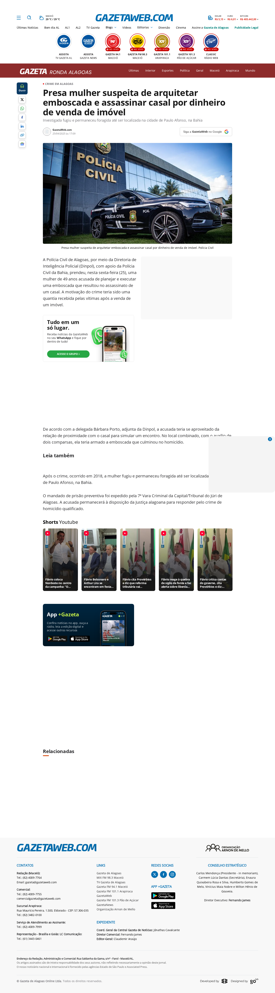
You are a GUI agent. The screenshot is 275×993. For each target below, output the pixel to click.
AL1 (67, 27)
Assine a (210, 27)
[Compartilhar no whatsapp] (22, 108)
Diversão (164, 27)
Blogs (109, 27)
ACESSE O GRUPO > (68, 354)
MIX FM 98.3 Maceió (110, 877)
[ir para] (165, 896)
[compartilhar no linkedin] (22, 126)
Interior (150, 70)
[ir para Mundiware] (213, 981)
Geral (199, 70)
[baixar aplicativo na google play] (57, 639)
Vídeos (126, 27)
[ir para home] (134, 17)
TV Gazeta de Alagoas (111, 882)
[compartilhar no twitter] (22, 99)
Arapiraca (232, 70)
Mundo (250, 70)
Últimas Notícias (27, 27)
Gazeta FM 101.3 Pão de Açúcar (118, 900)
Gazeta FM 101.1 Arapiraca (115, 891)
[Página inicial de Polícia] (54, 72)
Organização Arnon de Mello (116, 909)
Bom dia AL (51, 27)
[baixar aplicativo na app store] (80, 639)
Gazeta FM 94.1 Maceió (112, 887)
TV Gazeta (93, 27)
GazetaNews (105, 905)
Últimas (134, 70)
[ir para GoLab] (244, 981)
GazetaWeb (104, 896)
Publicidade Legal (246, 27)
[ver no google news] (22, 144)
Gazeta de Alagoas (109, 873)
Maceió (214, 70)
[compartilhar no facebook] (22, 117)
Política (185, 70)
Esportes (168, 70)
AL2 (78, 27)
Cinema (181, 27)
